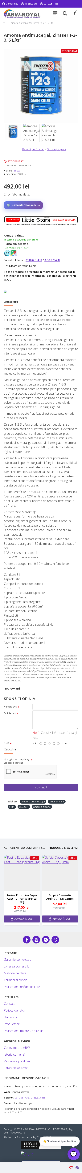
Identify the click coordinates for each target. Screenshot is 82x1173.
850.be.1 (24, 806)
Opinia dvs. (10, 713)
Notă (6, 743)
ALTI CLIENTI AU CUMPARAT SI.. (24, 847)
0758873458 (52, 260)
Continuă (41, 787)
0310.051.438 (34, 260)
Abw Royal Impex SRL (26, 1086)
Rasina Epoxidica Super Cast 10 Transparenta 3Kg (21, 899)
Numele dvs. (10, 706)
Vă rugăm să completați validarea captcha (16, 761)
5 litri (11, 806)
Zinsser (17, 170)
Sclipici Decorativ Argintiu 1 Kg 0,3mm (60, 897)
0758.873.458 (38, 1097)
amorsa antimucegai (33, 801)
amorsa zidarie (42, 806)
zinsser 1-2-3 (56, 801)
